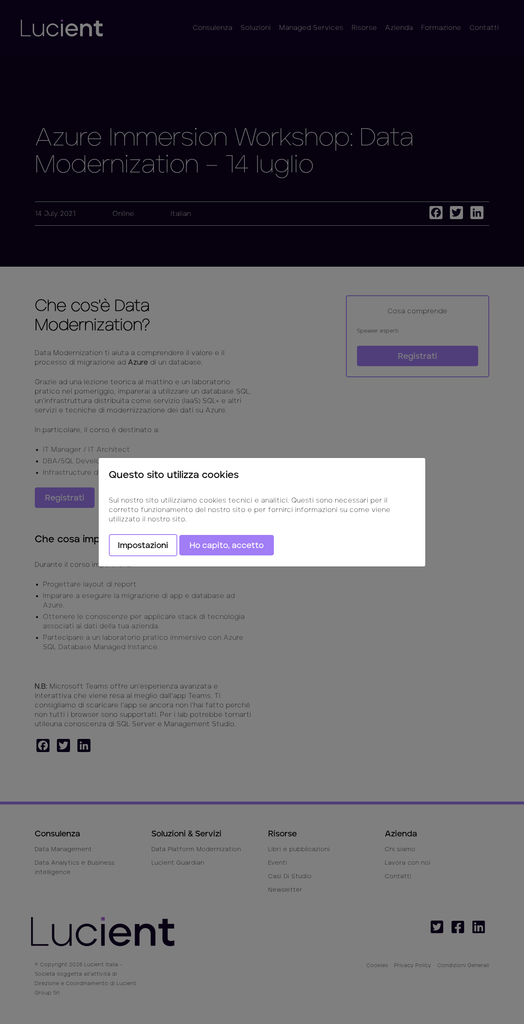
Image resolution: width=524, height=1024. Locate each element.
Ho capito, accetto (227, 545)
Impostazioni (143, 545)
